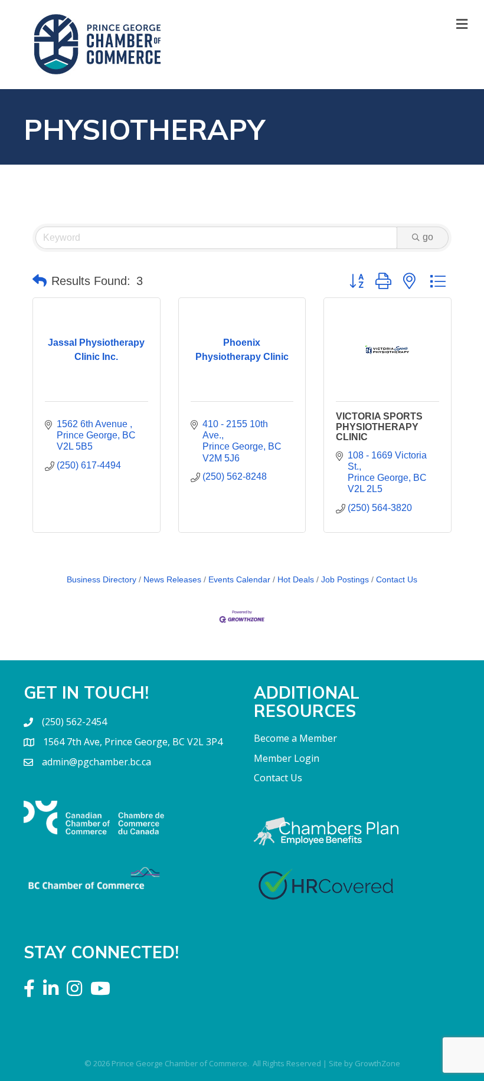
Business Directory (101, 579)
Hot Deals (295, 579)
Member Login (286, 758)
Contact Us (396, 579)
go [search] (428, 237)
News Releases (172, 579)
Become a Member (295, 738)
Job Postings (345, 579)
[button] (39, 280)
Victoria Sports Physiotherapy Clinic (379, 426)
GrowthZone (377, 1063)
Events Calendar (239, 579)
